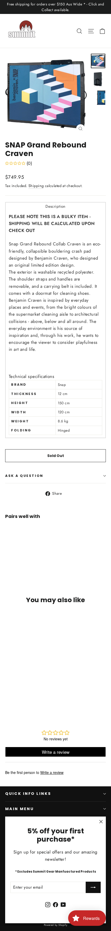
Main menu (19, 808)
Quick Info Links (28, 793)
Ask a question (24, 476)
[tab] (55, 206)
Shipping (36, 185)
